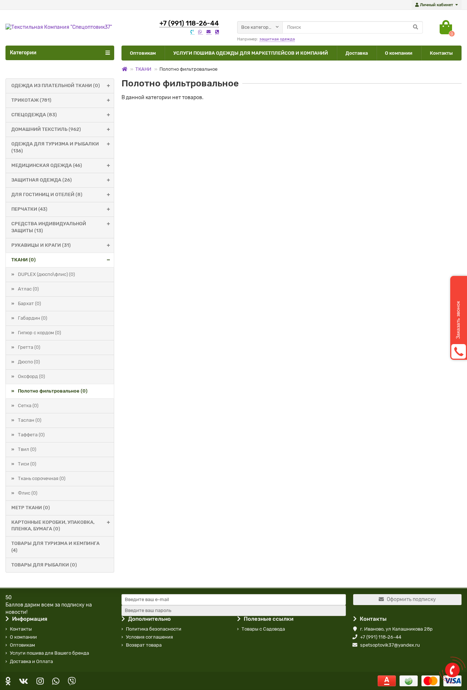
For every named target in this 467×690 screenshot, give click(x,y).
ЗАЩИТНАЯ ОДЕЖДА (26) (41, 180)
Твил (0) (27, 449)
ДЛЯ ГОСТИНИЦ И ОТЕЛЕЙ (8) (46, 194)
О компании (398, 53)
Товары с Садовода (263, 629)
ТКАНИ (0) (23, 259)
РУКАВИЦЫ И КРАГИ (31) (41, 245)
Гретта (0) (29, 347)
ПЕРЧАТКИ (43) (29, 209)
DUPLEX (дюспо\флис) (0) (46, 274)
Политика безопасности (153, 629)
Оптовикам (143, 53)
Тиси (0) (27, 464)
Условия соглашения (149, 637)
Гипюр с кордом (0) (39, 332)
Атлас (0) (28, 289)
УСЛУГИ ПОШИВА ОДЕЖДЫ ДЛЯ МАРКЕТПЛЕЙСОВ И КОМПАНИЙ (250, 53)
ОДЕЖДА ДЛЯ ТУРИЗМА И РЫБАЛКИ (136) (55, 147)
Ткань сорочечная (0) (41, 478)
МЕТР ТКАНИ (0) (30, 507)
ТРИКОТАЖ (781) (31, 100)
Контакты (441, 53)
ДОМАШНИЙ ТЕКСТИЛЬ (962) (46, 129)
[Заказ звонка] (452, 670)
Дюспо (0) (29, 362)
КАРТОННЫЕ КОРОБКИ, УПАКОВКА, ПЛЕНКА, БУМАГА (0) (52, 525)
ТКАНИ (143, 69)
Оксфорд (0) (31, 376)
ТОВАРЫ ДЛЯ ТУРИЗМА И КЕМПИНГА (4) (55, 547)
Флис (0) (27, 493)
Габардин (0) (32, 318)
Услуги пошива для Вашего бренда (49, 653)
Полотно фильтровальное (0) (53, 391)
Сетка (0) (28, 405)
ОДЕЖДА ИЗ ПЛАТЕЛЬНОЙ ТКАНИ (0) (55, 85)
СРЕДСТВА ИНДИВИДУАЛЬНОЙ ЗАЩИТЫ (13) (48, 227)
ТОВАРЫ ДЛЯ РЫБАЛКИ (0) (44, 565)
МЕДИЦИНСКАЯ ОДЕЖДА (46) (46, 165)
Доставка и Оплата (31, 661)
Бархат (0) (29, 303)
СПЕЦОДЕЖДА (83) (34, 114)
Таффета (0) (31, 434)
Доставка (357, 53)
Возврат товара (144, 645)
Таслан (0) (29, 420)
